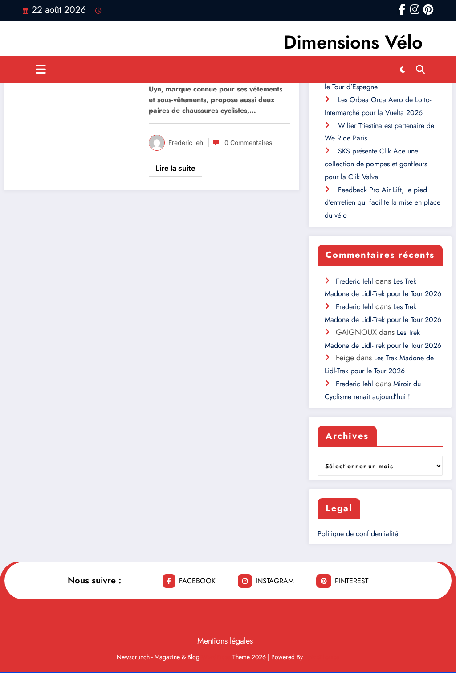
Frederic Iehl (186, 142)
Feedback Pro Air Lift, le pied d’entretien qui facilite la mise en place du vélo (382, 203)
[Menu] (41, 69)
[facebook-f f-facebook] (402, 9)
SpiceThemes (322, 656)
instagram (275, 581)
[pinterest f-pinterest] (428, 9)
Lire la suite (175, 168)
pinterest (351, 581)
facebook (197, 581)
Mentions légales (225, 641)
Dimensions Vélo (353, 42)
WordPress (216, 656)
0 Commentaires (248, 142)
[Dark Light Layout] (402, 69)
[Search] (420, 69)
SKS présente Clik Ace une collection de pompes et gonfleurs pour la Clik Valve (376, 164)
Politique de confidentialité (358, 533)
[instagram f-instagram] (415, 9)
